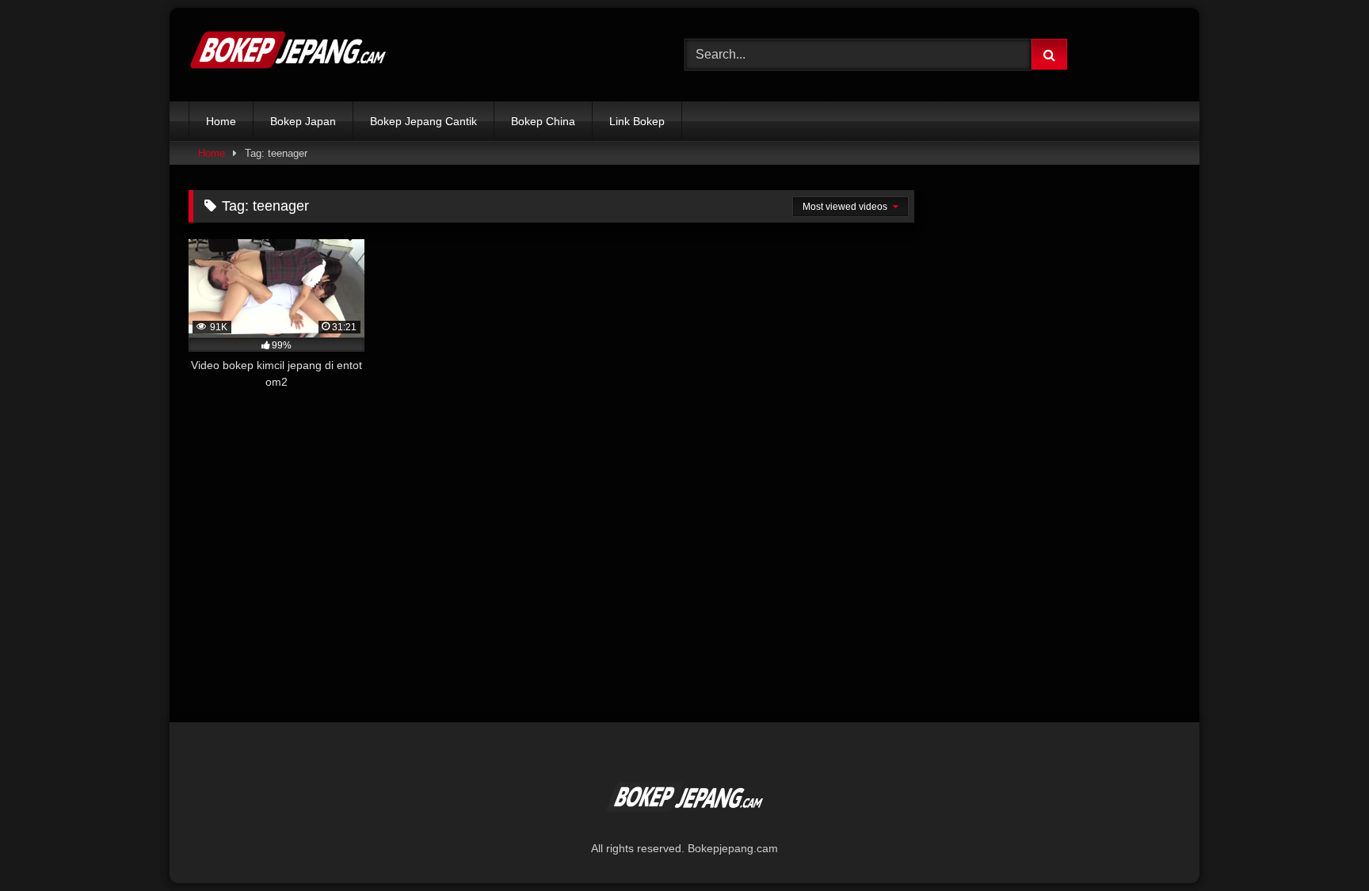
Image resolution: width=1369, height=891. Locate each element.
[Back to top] (1319, 843)
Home (221, 121)
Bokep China (543, 121)
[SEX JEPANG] (288, 55)
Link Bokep (637, 121)
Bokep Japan (303, 121)
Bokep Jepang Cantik (423, 121)
